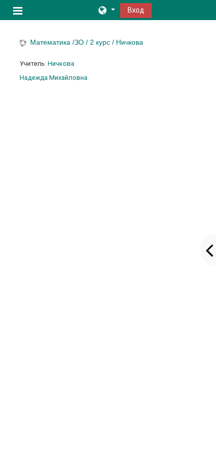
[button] (106, 10)
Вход (136, 10)
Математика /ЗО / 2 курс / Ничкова (86, 42)
